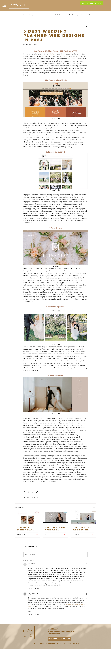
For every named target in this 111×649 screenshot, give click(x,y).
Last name (80, 45)
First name (80, 35)
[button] (107, 3)
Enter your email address (85, 55)
